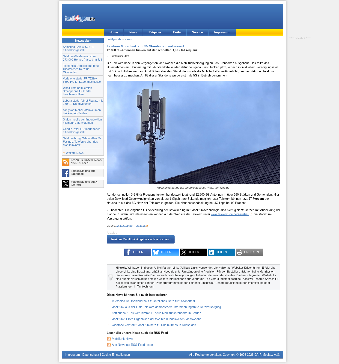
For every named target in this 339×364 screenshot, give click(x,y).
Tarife (177, 32)
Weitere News (74, 152)
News (133, 32)
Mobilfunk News (122, 339)
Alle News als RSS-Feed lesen (132, 344)
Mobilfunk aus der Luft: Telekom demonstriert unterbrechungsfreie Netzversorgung (166, 307)
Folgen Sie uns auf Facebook (83, 172)
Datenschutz (90, 354)
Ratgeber (155, 32)
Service (197, 32)
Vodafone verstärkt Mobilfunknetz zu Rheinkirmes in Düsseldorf (153, 325)
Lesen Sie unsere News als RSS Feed (86, 161)
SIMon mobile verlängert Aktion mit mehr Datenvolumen (82, 121)
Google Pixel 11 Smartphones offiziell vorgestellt (81, 130)
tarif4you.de (114, 39)
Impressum (222, 32)
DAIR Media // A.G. (267, 354)
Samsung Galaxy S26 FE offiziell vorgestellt (78, 48)
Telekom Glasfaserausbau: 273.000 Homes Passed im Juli (82, 58)
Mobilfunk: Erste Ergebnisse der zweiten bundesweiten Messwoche (156, 319)
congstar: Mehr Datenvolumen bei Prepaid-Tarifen (82, 112)
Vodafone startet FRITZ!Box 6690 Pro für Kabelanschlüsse (82, 80)
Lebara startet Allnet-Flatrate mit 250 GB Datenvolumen (83, 102)
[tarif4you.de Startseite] (80, 18)
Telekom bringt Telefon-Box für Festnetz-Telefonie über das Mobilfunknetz (82, 141)
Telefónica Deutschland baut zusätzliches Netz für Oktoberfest (81, 69)
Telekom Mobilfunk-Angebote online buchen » (140, 239)
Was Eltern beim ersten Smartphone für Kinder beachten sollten (77, 91)
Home (114, 32)
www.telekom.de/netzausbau (230, 214)
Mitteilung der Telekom (130, 225)
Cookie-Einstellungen (116, 354)
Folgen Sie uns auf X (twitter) (84, 183)
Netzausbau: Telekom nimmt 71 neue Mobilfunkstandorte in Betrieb (156, 313)
